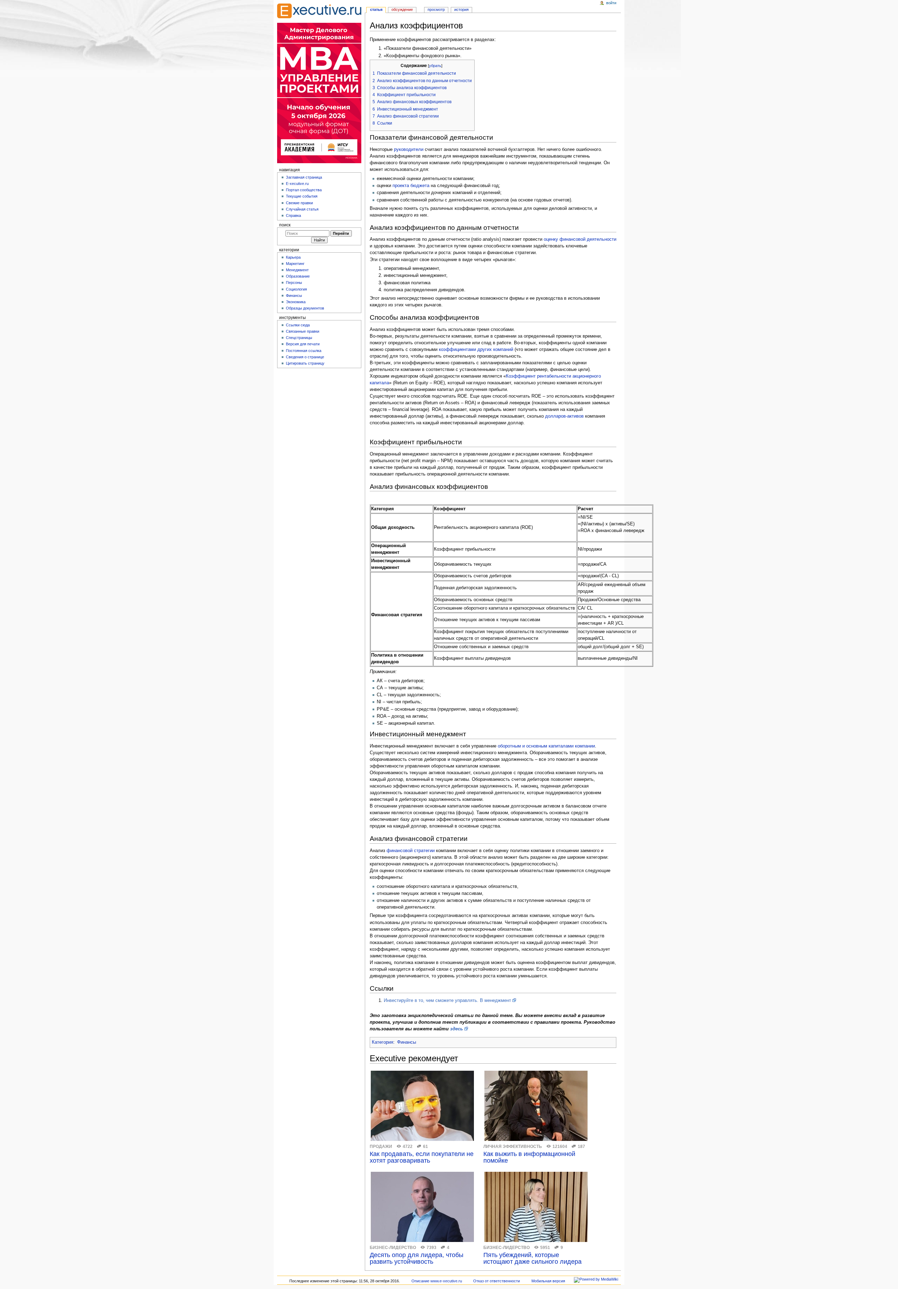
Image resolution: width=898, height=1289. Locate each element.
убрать (435, 66)
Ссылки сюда (298, 325)
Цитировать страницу (305, 363)
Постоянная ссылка (303, 350)
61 (425, 1146)
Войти (611, 3)
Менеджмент (297, 270)
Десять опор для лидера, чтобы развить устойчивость (416, 1258)
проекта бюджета (411, 185)
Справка (293, 215)
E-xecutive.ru (297, 183)
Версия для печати (303, 344)
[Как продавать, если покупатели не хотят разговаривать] (422, 1106)
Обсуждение (402, 9)
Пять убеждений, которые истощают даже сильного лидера (532, 1258)
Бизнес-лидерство (393, 1247)
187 (581, 1146)
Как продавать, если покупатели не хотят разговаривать (422, 1157)
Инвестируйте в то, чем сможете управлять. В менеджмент (447, 1000)
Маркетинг (295, 263)
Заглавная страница (304, 177)
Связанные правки (302, 331)
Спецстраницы (299, 337)
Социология (296, 289)
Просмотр (436, 9)
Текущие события (301, 196)
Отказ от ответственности (496, 1281)
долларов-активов (564, 416)
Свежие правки (299, 203)
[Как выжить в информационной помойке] (536, 1106)
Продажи (381, 1146)
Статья (376, 9)
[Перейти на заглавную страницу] (319, 11)
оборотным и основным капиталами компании (546, 746)
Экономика (296, 302)
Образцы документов (305, 308)
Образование (298, 276)
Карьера (293, 257)
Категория (382, 1042)
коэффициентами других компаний (476, 349)
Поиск (284, 225)
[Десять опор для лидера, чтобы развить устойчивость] (422, 1207)
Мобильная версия (548, 1281)
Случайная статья (302, 209)
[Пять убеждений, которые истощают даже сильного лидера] (536, 1207)
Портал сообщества (304, 190)
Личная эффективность (512, 1146)
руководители (408, 149)
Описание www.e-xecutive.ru (436, 1281)
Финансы (406, 1042)
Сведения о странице (305, 357)
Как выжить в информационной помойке (529, 1157)
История (461, 9)
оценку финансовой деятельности (580, 239)
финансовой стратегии (411, 850)
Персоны (294, 282)
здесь (456, 1028)
